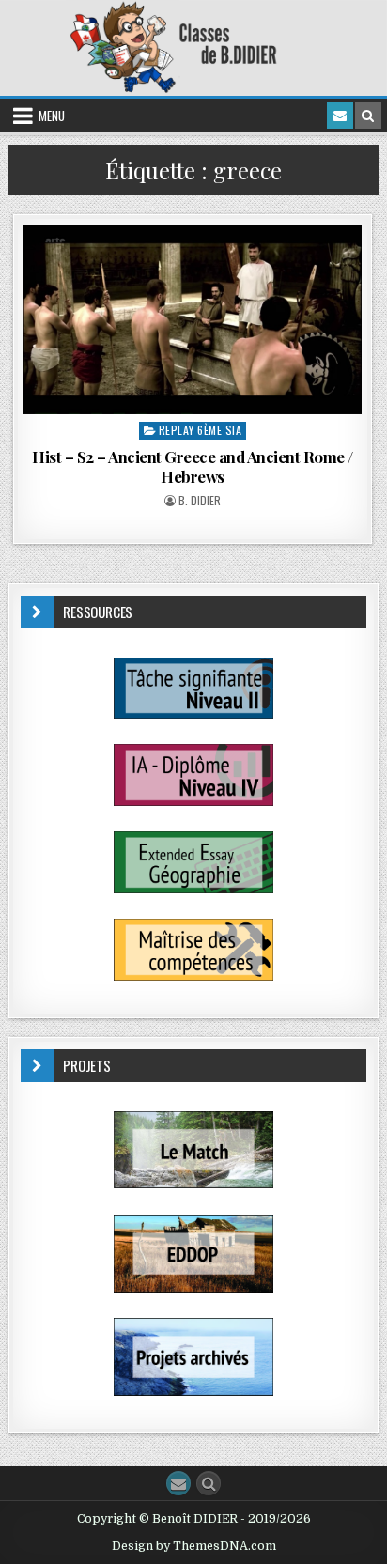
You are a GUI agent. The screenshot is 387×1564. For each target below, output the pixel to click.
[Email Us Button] (178, 1483)
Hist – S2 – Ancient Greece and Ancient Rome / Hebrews (192, 466)
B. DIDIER (199, 500)
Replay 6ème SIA (200, 430)
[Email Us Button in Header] (340, 115)
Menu (52, 115)
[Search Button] (208, 1483)
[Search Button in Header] (368, 115)
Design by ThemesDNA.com (194, 1546)
